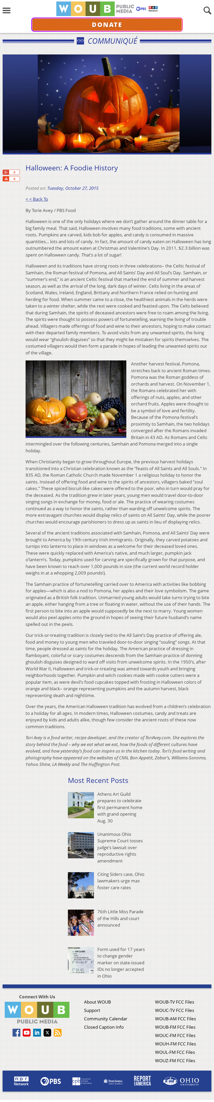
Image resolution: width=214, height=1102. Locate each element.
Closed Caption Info (104, 1027)
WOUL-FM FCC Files (175, 1052)
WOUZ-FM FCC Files (175, 1061)
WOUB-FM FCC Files (175, 1027)
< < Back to (37, 199)
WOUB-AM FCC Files (175, 1019)
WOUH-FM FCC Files (175, 1044)
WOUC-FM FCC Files (175, 1035)
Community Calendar (105, 1019)
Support (92, 1010)
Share (6, 178)
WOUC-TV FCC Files (174, 1010)
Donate (107, 24)
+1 (6, 172)
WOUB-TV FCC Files (174, 1002)
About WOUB (97, 1002)
